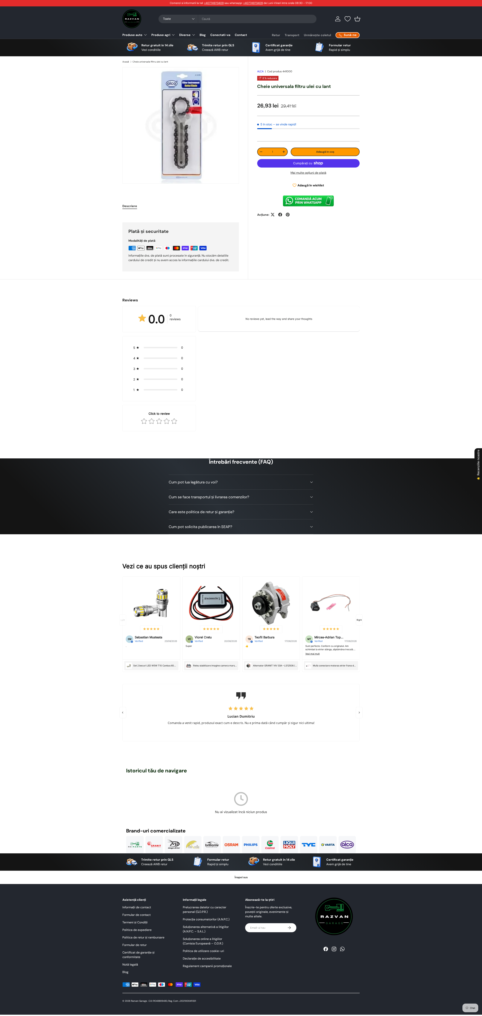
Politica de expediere (137, 930)
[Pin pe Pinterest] (287, 214)
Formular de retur (134, 945)
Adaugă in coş (325, 151)
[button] (357, 19)
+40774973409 (214, 3)
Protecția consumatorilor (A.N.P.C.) (206, 919)
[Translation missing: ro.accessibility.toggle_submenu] (145, 35)
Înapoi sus (241, 877)
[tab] (129, 206)
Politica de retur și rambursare (143, 937)
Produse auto (132, 35)
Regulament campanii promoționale (207, 966)
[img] (151, 629)
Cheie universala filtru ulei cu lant (150, 61)
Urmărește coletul (317, 35)
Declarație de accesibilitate (202, 958)
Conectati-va (220, 35)
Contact (241, 35)
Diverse (185, 35)
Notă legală (130, 964)
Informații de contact (136, 907)
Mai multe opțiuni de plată (308, 173)
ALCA (260, 71)
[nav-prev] (122, 620)
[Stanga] (122, 712)
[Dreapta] (359, 712)
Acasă (125, 61)
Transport (292, 35)
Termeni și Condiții (135, 922)
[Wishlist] (347, 19)
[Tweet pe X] (272, 214)
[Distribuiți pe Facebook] (280, 214)
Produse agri (160, 35)
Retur (276, 35)
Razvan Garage (139, 1000)
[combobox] (238, 19)
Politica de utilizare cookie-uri (203, 951)
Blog (203, 35)
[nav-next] (359, 620)
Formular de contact (136, 915)
